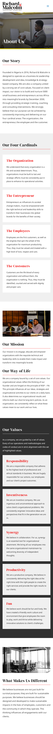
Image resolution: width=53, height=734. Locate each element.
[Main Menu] (48, 6)
